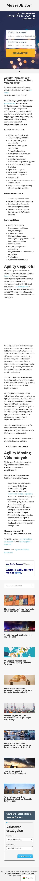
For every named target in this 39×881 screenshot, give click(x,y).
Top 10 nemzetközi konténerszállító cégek (15, 772)
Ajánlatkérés (20, 53)
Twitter (31, 874)
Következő (24, 856)
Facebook (25, 874)
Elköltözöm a (10, 836)
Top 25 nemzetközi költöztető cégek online (18, 636)
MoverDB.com (19, 5)
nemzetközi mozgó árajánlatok (20, 494)
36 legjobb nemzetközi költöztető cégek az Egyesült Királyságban (18, 799)
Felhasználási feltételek (13, 874)
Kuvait (6, 276)
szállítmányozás (22, 286)
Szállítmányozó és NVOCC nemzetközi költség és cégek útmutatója (18, 717)
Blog (2, 872)
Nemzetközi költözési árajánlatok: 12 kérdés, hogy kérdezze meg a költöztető (17, 745)
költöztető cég (9, 103)
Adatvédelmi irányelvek (29, 872)
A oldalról (9, 872)
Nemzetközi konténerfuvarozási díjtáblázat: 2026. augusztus (19, 610)
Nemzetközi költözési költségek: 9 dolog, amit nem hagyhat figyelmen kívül (18, 690)
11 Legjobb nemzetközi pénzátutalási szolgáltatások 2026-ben (18, 663)
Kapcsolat (17, 872)
